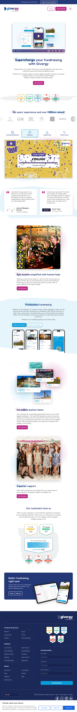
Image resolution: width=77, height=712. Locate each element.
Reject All (56, 708)
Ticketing (6, 657)
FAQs (22, 676)
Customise (44, 708)
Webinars (7, 676)
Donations (24, 654)
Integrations (24, 660)
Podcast (23, 673)
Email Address (45, 670)
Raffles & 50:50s (9, 654)
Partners (6, 638)
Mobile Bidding (8, 651)
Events (23, 632)
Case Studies (25, 670)
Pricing (23, 635)
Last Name (43, 662)
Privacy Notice (63, 695)
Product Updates (26, 638)
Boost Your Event (34, 325)
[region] (38, 706)
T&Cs (56, 695)
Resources (7, 670)
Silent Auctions (25, 648)
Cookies (70, 695)
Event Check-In (25, 657)
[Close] (75, 702)
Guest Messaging (9, 660)
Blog (5, 673)
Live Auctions (8, 648)
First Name (44, 653)
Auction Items (8, 635)
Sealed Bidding (25, 651)
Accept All (69, 708)
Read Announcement (49, 2)
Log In (51, 9)
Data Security (8, 680)
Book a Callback (15, 593)
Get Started (61, 9)
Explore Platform (19, 325)
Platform (6, 632)
